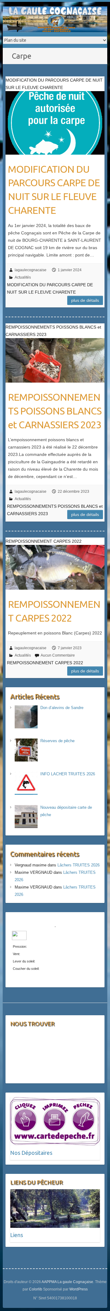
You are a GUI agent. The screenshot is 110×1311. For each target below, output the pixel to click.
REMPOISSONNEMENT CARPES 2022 (54, 611)
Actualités (23, 277)
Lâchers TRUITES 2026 (78, 865)
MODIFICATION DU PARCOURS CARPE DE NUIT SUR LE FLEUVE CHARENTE (54, 190)
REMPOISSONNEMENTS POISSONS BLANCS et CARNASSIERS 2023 (54, 410)
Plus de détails (85, 300)
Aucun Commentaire (58, 655)
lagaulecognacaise (30, 270)
